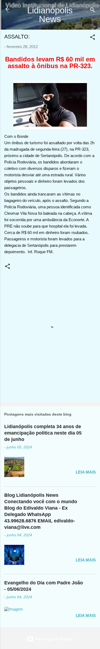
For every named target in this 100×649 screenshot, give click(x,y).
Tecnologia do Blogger (53, 638)
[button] (92, 38)
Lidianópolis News (50, 14)
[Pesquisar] (92, 11)
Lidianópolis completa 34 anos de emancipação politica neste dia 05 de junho (43, 433)
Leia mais (86, 472)
